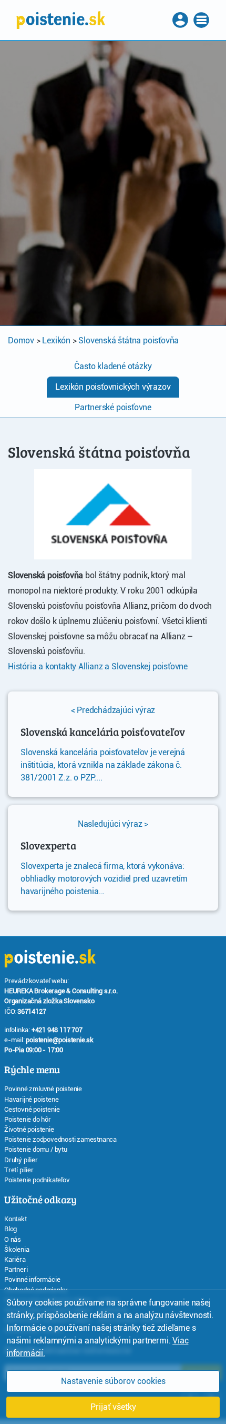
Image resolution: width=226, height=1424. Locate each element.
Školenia (16, 1249)
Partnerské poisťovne (113, 407)
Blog (10, 1229)
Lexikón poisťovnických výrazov (112, 387)
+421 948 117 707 (57, 1030)
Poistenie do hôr (27, 1119)
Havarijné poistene (31, 1099)
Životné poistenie (29, 1129)
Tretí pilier (19, 1170)
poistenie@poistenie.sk (60, 1040)
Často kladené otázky (112, 366)
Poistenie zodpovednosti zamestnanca (60, 1139)
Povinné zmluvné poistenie (43, 1089)
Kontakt (15, 1219)
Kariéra (15, 1259)
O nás (12, 1239)
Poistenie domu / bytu (35, 1149)
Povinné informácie (32, 1279)
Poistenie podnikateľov (37, 1180)
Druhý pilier (21, 1160)
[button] (181, 20)
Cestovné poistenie (31, 1109)
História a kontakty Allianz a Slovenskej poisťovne (98, 666)
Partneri (15, 1269)
